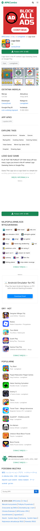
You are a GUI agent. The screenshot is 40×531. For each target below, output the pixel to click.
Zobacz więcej (19, 267)
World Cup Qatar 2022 (21, 144)
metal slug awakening (21, 243)
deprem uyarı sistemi (9, 480)
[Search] (36, 491)
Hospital (5, 149)
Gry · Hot (7, 308)
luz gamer (27, 239)
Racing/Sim (6, 140)
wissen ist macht (24, 253)
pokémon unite (11, 248)
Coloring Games (31, 140)
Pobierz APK (21, 52)
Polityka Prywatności (25, 504)
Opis (4, 63)
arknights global (29, 234)
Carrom (29, 135)
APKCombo (6, 37)
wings (8, 239)
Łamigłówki (14, 63)
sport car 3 (9, 253)
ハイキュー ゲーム (30, 472)
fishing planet (10, 262)
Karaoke (22, 135)
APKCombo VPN (22, 511)
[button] (33, 2)
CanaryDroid (15, 47)
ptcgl (16, 239)
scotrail (4, 483)
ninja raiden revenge (27, 262)
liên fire (26, 257)
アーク (32, 480)
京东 (15, 476)
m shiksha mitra (7, 476)
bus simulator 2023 (12, 234)
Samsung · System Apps (28, 518)
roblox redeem (23, 480)
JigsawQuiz (18, 515)
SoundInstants (7, 515)
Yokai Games (7, 144)
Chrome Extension (8, 511)
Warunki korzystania (9, 504)
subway (8, 257)
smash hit (9, 230)
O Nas (24, 501)
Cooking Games (18, 140)
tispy (7, 243)
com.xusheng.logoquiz (10, 110)
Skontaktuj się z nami (26, 508)
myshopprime (23, 476)
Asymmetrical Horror (10, 135)
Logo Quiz (15, 41)
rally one (33, 230)
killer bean (21, 230)
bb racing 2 (25, 248)
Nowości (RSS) (30, 521)
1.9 (4, 97)
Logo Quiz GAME (10, 156)
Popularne (8, 361)
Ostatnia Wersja (11, 89)
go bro (10, 483)
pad (17, 257)
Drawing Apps (16, 149)
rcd (35, 243)
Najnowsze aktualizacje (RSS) (13, 521)
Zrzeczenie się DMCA (10, 508)
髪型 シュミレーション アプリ (12, 472)
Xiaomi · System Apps (10, 518)
